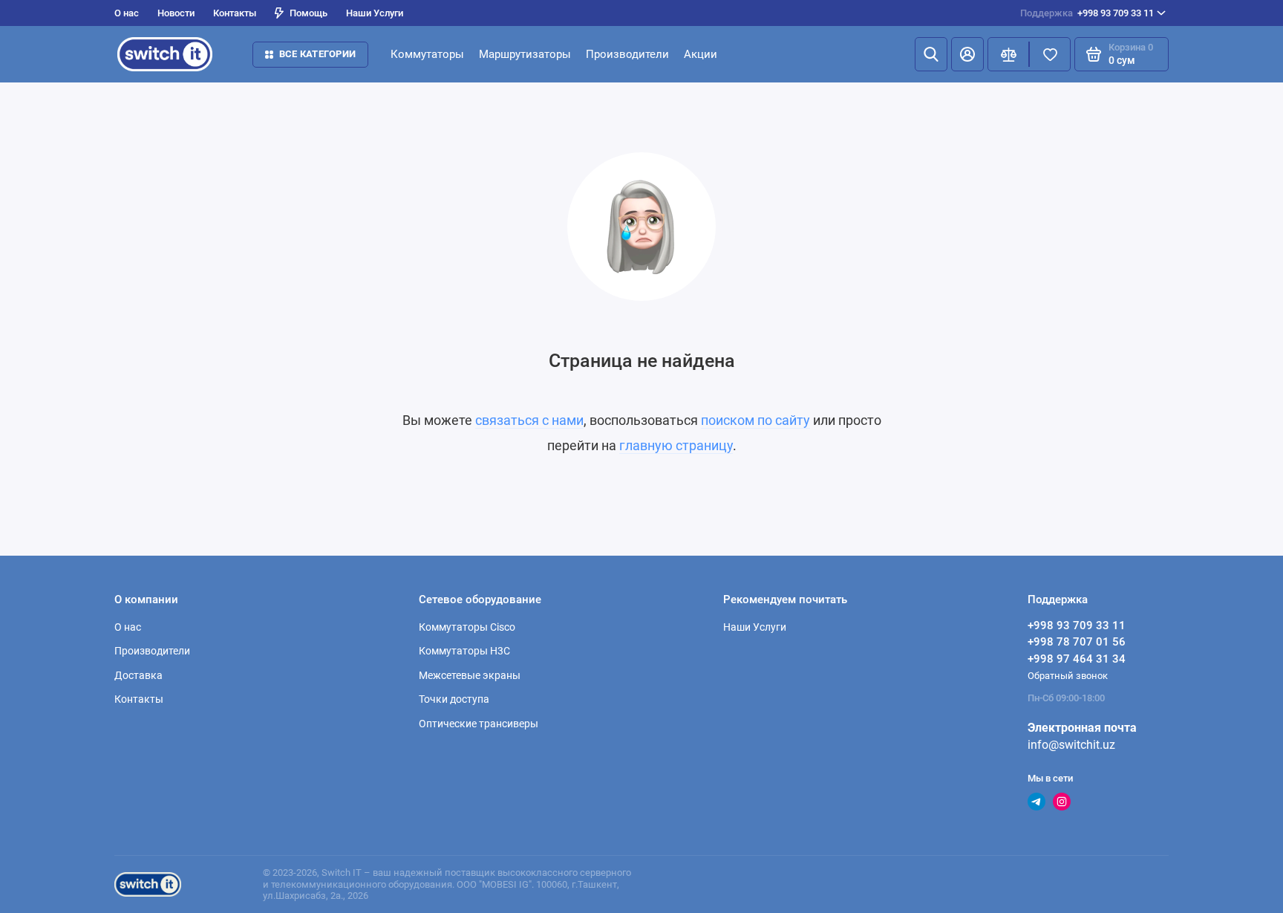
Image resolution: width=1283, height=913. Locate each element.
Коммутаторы (427, 54)
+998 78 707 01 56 (1077, 642)
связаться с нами (529, 420)
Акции (700, 54)
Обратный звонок (1068, 675)
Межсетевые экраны (469, 675)
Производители (627, 54)
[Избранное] (1050, 54)
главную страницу (676, 445)
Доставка (138, 675)
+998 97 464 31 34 (1077, 659)
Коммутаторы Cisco (467, 627)
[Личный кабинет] (967, 54)
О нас (126, 13)
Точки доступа (454, 699)
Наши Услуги (374, 13)
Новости (176, 13)
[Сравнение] (1008, 54)
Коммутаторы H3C (464, 651)
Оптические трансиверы (478, 724)
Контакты (234, 13)
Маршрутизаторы (525, 54)
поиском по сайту (755, 420)
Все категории (317, 53)
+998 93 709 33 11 (1087, 13)
